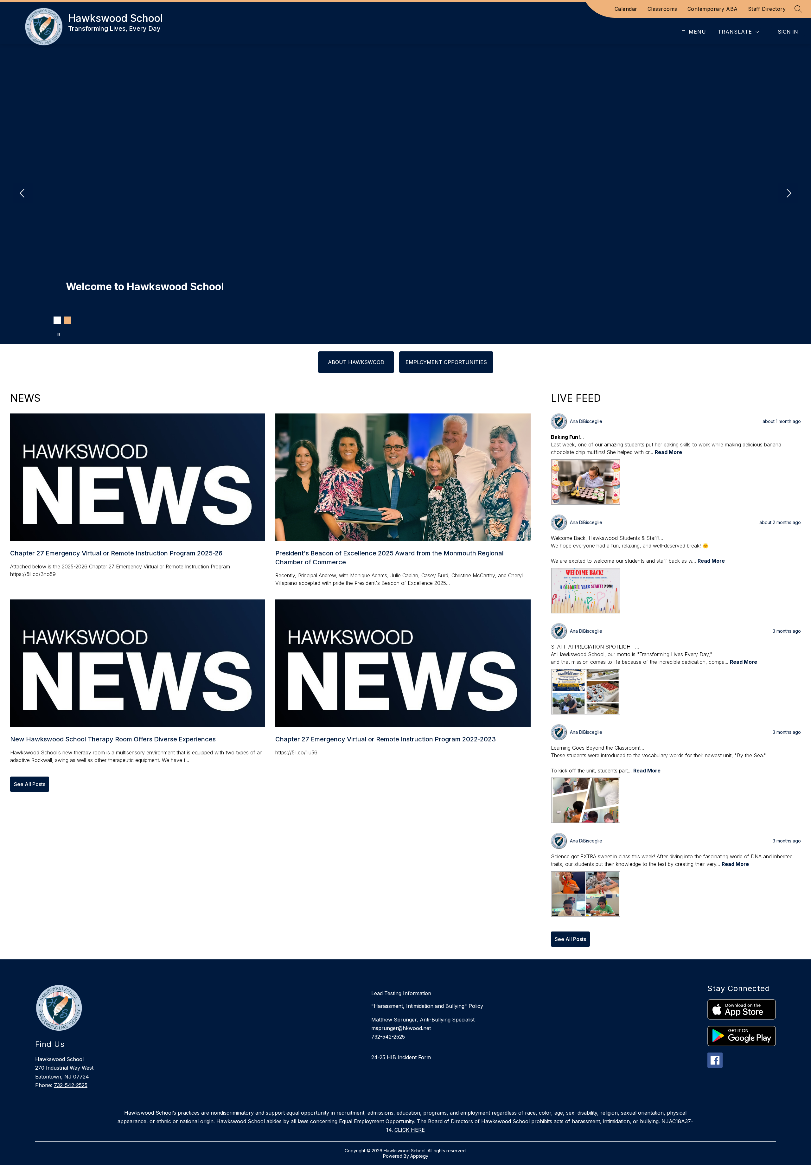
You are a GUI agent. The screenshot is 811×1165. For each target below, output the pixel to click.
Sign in (788, 32)
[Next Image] (788, 194)
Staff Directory (767, 9)
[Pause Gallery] (59, 334)
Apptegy (419, 1156)
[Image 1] (57, 320)
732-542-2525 (70, 1085)
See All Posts (29, 784)
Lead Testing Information (401, 993)
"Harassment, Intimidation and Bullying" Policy (427, 1006)
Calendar (626, 9)
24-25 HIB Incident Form (401, 1057)
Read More (668, 452)
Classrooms (662, 9)
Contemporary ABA (712, 9)
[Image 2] (67, 320)
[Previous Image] (23, 194)
